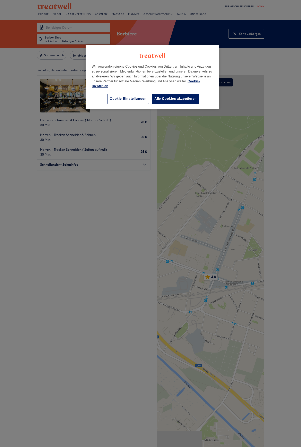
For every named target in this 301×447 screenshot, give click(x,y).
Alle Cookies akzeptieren (175, 98)
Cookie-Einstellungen (128, 98)
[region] (152, 77)
